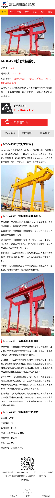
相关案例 (27, 133)
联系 (50, 12)
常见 (35, 12)
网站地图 (25, 480)
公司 (42, 12)
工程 (19, 12)
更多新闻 (45, 133)
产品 (12, 12)
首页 (4, 12)
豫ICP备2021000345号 (26, 472)
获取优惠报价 (19, 122)
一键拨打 (27, 496)
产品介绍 (10, 133)
